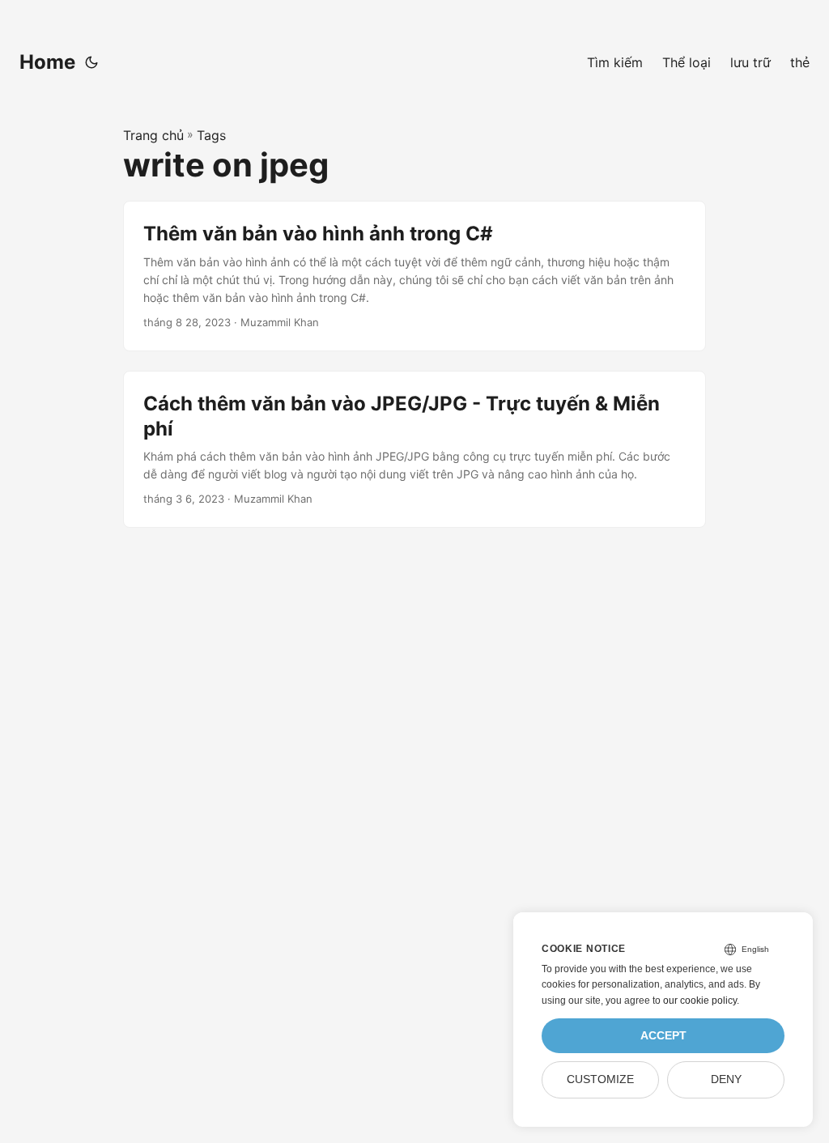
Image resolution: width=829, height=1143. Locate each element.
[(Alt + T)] (91, 62)
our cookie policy (700, 1000)
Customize (600, 1079)
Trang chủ (153, 135)
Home (47, 62)
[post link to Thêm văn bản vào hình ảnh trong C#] (414, 276)
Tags (211, 135)
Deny (726, 1079)
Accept (663, 1036)
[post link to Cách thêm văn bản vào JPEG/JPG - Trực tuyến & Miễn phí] (414, 449)
